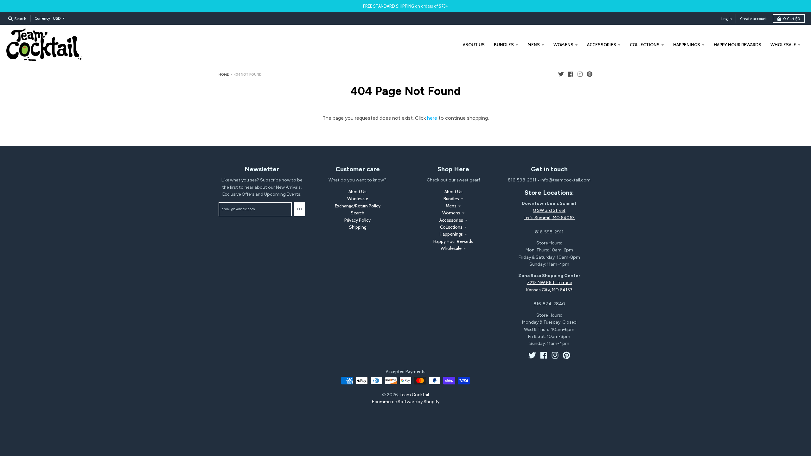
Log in (726, 18)
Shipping (357, 227)
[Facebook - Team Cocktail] (570, 74)
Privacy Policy (357, 220)
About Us (357, 191)
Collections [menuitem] (645, 45)
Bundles (451, 198)
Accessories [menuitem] (601, 45)
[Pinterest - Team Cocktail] (589, 74)
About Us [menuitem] (474, 45)
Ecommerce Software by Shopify (405, 401)
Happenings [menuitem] (686, 45)
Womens (451, 213)
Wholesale (357, 198)
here (432, 118)
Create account (753, 18)
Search (357, 213)
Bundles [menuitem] (504, 45)
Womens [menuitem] (563, 45)
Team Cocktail (414, 394)
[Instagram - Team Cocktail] (580, 74)
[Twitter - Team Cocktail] (561, 74)
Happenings (451, 234)
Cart (791, 18)
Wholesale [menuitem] (783, 45)
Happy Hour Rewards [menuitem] (737, 45)
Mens (451, 206)
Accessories (451, 220)
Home (224, 74)
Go (299, 209)
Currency (42, 18)
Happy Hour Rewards (453, 241)
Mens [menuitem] (533, 45)
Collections (451, 227)
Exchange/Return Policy (357, 206)
